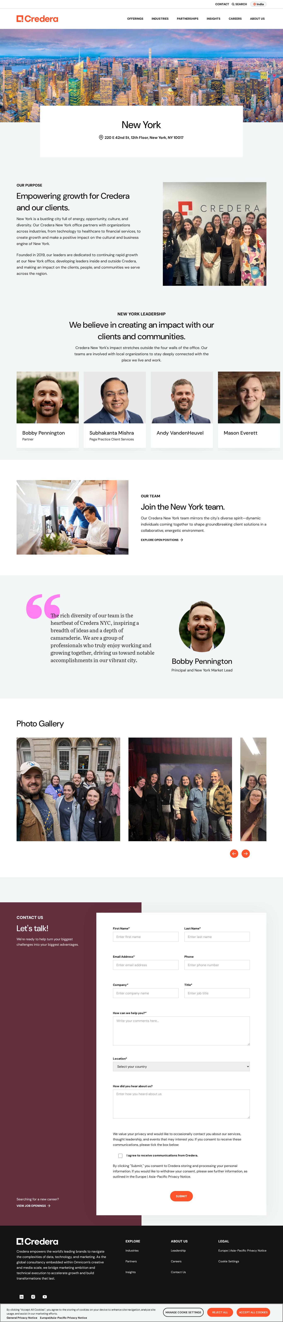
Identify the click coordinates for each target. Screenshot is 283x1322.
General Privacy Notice (22, 1318)
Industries (160, 19)
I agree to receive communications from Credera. (162, 1155)
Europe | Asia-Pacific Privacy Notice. (163, 1176)
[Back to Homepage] (37, 18)
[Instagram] (33, 1297)
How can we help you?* (129, 1013)
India (260, 4)
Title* (188, 985)
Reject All (220, 1312)
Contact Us (178, 1272)
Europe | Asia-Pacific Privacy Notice (242, 1250)
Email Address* (124, 956)
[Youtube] (45, 1297)
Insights (213, 19)
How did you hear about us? (133, 1086)
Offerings (135, 19)
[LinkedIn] (22, 1297)
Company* (120, 985)
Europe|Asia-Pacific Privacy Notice (63, 1318)
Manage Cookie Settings (183, 1312)
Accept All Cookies (253, 1312)
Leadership (178, 1250)
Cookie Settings (228, 1261)
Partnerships (187, 19)
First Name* (121, 928)
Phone (189, 956)
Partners (131, 1261)
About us (257, 19)
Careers (235, 19)
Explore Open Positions (160, 540)
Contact (222, 4)
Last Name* (192, 928)
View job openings (31, 1206)
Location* (120, 1058)
